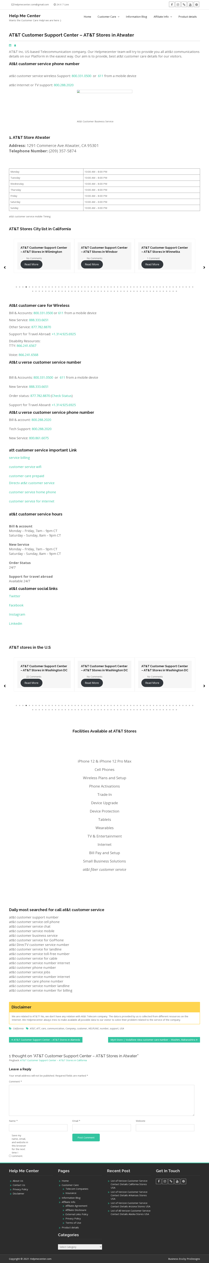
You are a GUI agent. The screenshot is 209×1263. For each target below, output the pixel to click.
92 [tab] (150, 291)
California (18, 1028)
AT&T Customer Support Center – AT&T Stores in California (53, 1060)
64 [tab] (58, 291)
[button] (5, 266)
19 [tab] (75, 287)
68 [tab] (71, 291)
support (114, 1028)
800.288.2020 (63, 85)
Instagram (17, 614)
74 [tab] (91, 291)
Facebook (16, 605)
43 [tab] (153, 287)
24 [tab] (91, 287)
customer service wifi (25, 467)
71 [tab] (81, 291)
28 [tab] (104, 287)
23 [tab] (88, 287)
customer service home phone (32, 492)
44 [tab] (156, 287)
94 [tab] (156, 291)
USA (122, 1028)
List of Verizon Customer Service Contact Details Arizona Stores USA (130, 1204)
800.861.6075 (39, 438)
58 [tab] (39, 291)
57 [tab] (36, 291)
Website (140, 1120)
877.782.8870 (41, 327)
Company (70, 1028)
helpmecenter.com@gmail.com (32, 4)
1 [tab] (16, 287)
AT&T (32, 1028)
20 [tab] (78, 287)
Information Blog (136, 16)
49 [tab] (173, 287)
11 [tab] (49, 287)
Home (87, 16)
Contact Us (19, 1185)
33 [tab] (120, 287)
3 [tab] (22, 287)
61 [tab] (49, 291)
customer (82, 1028)
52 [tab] (183, 287)
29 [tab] (107, 287)
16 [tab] (65, 287)
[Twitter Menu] (184, 4)
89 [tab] (140, 291)
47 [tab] (166, 287)
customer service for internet (31, 501)
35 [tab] (127, 287)
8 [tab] (39, 287)
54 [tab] (189, 287)
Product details (187, 16)
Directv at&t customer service (32, 483)
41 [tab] (147, 287)
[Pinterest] (196, 4)
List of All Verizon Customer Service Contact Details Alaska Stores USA (131, 1212)
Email (76, 1120)
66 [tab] (65, 291)
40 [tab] (143, 287)
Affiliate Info (161, 16)
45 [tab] (160, 287)
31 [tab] (114, 287)
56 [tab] (32, 291)
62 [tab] (52, 291)
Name (13, 1120)
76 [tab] (98, 291)
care (43, 1028)
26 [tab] (98, 287)
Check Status (62, 396)
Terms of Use (73, 1222)
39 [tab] (140, 287)
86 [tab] (130, 291)
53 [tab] (186, 287)
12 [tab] (52, 287)
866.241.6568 (28, 355)
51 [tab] (179, 287)
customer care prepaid (26, 476)
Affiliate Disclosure (75, 1210)
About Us (18, 1180)
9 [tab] (42, 287)
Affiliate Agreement (76, 1205)
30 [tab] (111, 287)
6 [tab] (32, 287)
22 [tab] (85, 287)
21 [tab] (81, 287)
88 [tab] (137, 291)
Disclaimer (18, 1193)
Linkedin (15, 623)
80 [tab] (111, 291)
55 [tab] (192, 287)
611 (100, 76)
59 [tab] (42, 291)
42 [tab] (150, 287)
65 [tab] (62, 291)
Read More (65, 264)
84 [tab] (124, 291)
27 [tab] (101, 287)
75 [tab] (94, 291)
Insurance (70, 1193)
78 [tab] (104, 291)
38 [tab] (137, 287)
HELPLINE (93, 1028)
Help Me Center (25, 15)
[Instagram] (178, 4)
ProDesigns (193, 1258)
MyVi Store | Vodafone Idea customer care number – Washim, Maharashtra (153, 1039)
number (104, 1028)
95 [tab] (160, 291)
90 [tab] (143, 291)
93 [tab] (153, 291)
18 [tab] (71, 287)
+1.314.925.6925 (64, 334)
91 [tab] (147, 291)
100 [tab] (176, 291)
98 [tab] (169, 291)
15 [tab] (62, 287)
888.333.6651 (39, 320)
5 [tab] (29, 287)
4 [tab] (26, 287)
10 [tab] (45, 287)
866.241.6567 (26, 345)
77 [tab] (101, 291)
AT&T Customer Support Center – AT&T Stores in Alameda (47, 1039)
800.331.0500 (81, 76)
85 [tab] (127, 291)
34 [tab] (124, 287)
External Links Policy (76, 1214)
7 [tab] (36, 287)
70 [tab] (78, 291)
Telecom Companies (76, 1188)
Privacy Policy (20, 1189)
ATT (38, 1028)
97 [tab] (166, 291)
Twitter (14, 596)
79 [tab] (107, 291)
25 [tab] (94, 287)
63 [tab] (55, 291)
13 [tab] (55, 287)
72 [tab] (85, 291)
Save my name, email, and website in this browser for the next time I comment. (20, 1146)
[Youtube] (190, 4)
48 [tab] (169, 287)
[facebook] (171, 4)
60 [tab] (45, 291)
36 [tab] (130, 287)
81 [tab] (114, 291)
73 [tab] (88, 291)
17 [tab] (68, 287)
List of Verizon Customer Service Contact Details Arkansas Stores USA (129, 1195)
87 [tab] (134, 291)
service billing (19, 457)
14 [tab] (58, 287)
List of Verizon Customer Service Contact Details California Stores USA (129, 1184)
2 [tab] (19, 287)
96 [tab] (163, 291)
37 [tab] (134, 287)
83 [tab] (120, 291)
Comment (15, 1081)
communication (55, 1028)
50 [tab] (176, 287)
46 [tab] (163, 287)
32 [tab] (117, 287)
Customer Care (107, 16)
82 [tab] (117, 291)
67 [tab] (68, 291)
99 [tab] (173, 291)
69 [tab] (75, 291)
